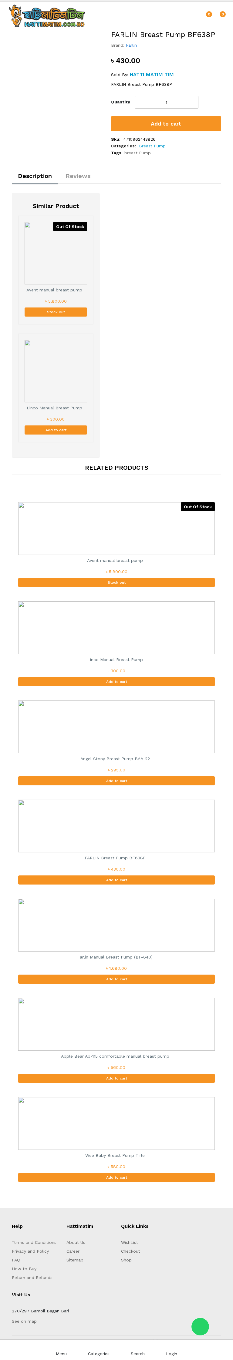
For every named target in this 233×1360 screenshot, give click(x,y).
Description (35, 176)
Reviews (78, 176)
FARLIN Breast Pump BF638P (115, 857)
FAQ (16, 1260)
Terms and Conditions (34, 1242)
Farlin (131, 45)
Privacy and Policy (30, 1251)
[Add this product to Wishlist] (218, 103)
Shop (126, 1260)
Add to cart (166, 123)
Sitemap (74, 1260)
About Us (75, 1242)
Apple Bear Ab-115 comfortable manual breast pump (115, 1056)
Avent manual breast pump (54, 289)
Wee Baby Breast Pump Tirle (115, 1155)
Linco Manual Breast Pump (54, 407)
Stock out (56, 312)
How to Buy (24, 1268)
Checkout (130, 1251)
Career (72, 1251)
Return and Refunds (32, 1277)
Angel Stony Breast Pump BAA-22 (115, 758)
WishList (129, 1242)
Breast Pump (152, 145)
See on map (24, 1321)
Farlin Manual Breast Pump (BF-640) (115, 957)
